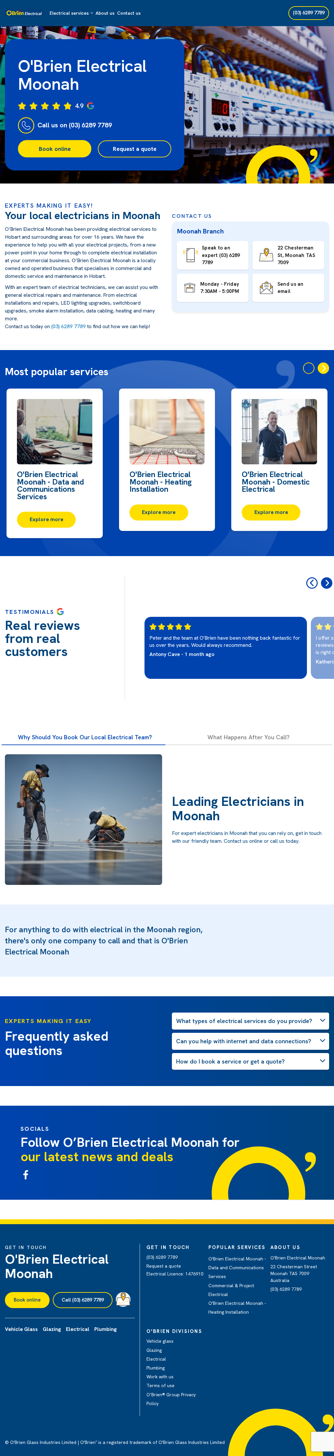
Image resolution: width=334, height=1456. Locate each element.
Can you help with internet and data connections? (243, 1041)
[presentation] (308, 368)
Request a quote (135, 148)
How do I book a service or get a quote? (230, 1061)
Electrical (156, 1359)
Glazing (154, 1350)
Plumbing (155, 1368)
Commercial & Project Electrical (231, 1290)
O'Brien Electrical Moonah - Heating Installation (237, 1307)
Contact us (129, 13)
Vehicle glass (160, 1341)
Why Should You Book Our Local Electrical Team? (85, 737)
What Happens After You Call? (248, 737)
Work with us (160, 1377)
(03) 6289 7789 (68, 326)
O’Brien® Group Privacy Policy (171, 1399)
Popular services (237, 1247)
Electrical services (69, 13)
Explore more (46, 519)
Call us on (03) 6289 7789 (75, 125)
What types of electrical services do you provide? (244, 1021)
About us (105, 13)
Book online (55, 148)
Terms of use (160, 1385)
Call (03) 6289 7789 (83, 1300)
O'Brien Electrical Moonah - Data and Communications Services (237, 1267)
